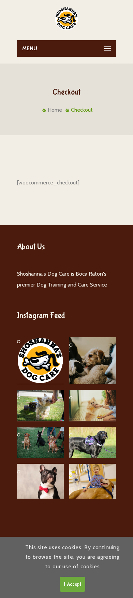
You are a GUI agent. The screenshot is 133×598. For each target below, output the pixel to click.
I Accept (72, 584)
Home (55, 110)
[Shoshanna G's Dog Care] (66, 18)
